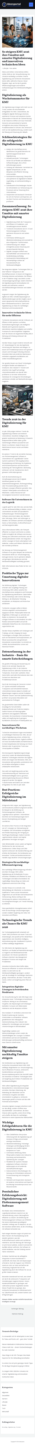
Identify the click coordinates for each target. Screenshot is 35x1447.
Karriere (4, 1399)
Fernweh (18, 1427)
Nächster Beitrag (17, 1314)
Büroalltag (4, 1427)
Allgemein (5, 1392)
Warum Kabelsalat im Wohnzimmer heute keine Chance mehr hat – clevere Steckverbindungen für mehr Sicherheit (17, 1347)
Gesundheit (5, 1395)
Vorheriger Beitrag (17, 1309)
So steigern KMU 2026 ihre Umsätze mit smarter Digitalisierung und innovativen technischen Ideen (15, 1374)
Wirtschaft (5, 1411)
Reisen (4, 1405)
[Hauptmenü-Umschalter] (31, 5)
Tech (3, 1408)
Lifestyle (5, 68)
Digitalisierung (11, 1427)
